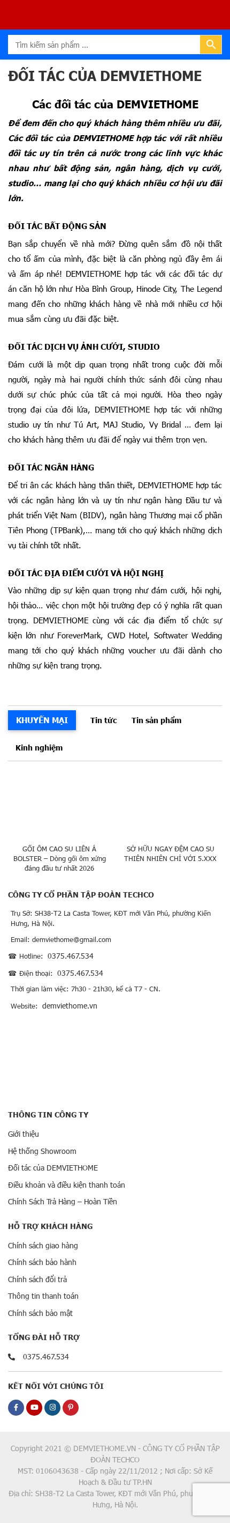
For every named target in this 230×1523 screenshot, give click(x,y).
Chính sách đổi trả (37, 1279)
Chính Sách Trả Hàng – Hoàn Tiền (62, 1201)
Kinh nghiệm (39, 747)
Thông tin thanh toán (43, 1296)
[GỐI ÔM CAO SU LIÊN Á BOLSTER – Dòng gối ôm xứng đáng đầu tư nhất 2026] (59, 805)
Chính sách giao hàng (43, 1245)
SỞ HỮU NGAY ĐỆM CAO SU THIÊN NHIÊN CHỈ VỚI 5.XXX (170, 853)
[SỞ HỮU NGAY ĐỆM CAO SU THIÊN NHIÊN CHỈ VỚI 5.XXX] (171, 805)
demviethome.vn (69, 1005)
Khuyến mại (42, 720)
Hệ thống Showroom (42, 1151)
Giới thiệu (23, 1134)
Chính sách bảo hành (42, 1262)
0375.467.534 (71, 956)
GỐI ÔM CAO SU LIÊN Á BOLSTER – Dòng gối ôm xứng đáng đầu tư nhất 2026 (59, 858)
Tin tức (103, 720)
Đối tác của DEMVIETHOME (53, 1168)
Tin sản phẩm (156, 720)
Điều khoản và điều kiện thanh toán (66, 1185)
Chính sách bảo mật (40, 1313)
